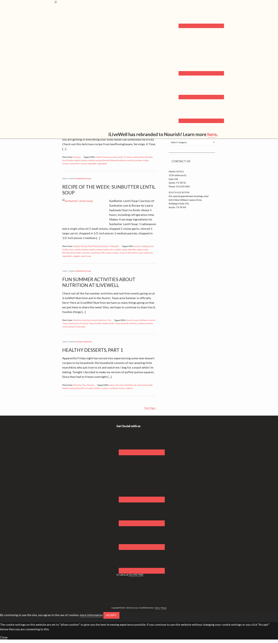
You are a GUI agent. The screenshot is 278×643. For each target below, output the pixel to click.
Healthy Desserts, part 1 (92, 350)
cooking (135, 157)
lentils (78, 252)
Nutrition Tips (105, 320)
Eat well (137, 385)
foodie (70, 160)
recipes (65, 163)
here (212, 134)
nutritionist (96, 252)
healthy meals (121, 249)
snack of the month (128, 252)
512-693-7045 (136, 574)
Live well (88, 388)
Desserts (120, 385)
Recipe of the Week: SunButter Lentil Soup (109, 189)
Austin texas (132, 320)
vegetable (91, 163)
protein (138, 160)
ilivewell (105, 160)
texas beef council (78, 163)
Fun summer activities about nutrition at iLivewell (98, 282)
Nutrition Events (90, 320)
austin (113, 157)
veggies (76, 256)
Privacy (164, 608)
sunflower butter (117, 388)
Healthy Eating (80, 246)
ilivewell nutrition (118, 160)
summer (141, 323)
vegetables (102, 163)
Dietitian (148, 157)
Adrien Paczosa (103, 157)
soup (140, 252)
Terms (157, 608)
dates (112, 385)
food (64, 160)
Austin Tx (121, 157)
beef (129, 157)
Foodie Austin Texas (111, 323)
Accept (111, 615)
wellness (129, 388)
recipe (145, 160)
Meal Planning (94, 246)
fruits (71, 249)
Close (4, 637)
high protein (142, 249)
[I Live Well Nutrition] (77, 8)
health (77, 160)
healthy (84, 160)
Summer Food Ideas (76, 326)
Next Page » (150, 407)
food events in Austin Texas (81, 323)
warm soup (86, 256)
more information (91, 615)
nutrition (130, 160)
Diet (142, 157)
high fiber (132, 249)
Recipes (77, 157)
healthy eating (94, 160)
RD (103, 252)
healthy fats (108, 249)
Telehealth (114, 246)
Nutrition (78, 320)
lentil (72, 252)
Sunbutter (148, 252)
